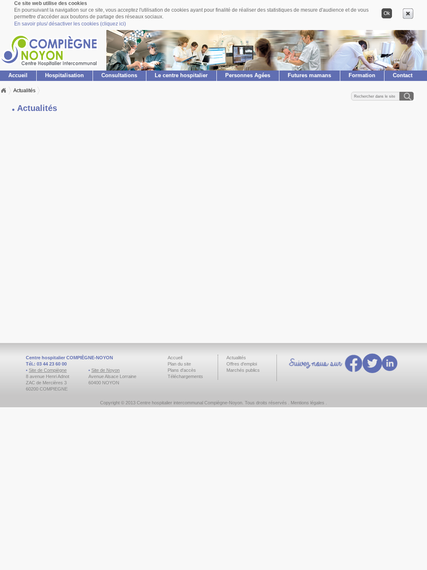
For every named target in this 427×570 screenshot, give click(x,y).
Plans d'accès (182, 370)
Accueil (18, 75)
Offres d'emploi (241, 363)
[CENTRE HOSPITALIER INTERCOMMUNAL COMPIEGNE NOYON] (49, 66)
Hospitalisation (64, 75)
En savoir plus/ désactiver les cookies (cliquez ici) (70, 24)
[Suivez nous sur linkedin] (389, 364)
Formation (362, 75)
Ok (387, 13)
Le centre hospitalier (181, 75)
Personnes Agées (247, 75)
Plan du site (179, 363)
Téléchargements (185, 376)
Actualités (24, 90)
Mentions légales (307, 402)
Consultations (119, 75)
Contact (402, 75)
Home (3, 90)
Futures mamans (309, 75)
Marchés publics (243, 370)
